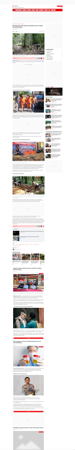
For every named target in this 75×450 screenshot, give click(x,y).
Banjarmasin (14, 60)
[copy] (43, 58)
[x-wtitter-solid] (41, 58)
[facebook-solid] (39, 58)
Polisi (38, 86)
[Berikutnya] (44, 295)
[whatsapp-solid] (37, 58)
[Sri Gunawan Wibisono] (13, 249)
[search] (56, 6)
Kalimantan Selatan (38, 60)
